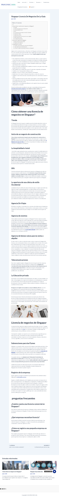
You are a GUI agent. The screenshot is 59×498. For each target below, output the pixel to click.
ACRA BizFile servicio (21, 377)
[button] (27, 2)
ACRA (24, 329)
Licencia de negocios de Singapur (19, 40)
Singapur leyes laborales (36, 471)
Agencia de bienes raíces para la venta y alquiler (22, 36)
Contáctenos (46, 2)
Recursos (38, 2)
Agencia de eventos (17, 35)
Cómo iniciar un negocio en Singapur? (12, 471)
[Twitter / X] (5, 488)
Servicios (31, 2)
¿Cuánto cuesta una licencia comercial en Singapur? (23, 45)
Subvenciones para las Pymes (19, 41)
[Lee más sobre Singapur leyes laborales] (43, 465)
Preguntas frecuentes (22, 7)
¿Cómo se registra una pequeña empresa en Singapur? (24, 48)
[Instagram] (2, 488)
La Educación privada (19, 38)
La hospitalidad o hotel (18, 30)
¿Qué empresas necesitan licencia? (21, 46)
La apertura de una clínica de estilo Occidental (22, 32)
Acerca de (24, 2)
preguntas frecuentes (17, 44)
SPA (15, 31)
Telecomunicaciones (18, 37)
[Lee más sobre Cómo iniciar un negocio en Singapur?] (15, 465)
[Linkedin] (3, 488)
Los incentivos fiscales (30, 229)
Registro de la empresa (19, 42)
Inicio (19, 2)
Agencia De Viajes (18, 33)
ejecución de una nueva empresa (18, 88)
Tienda (15, 27)
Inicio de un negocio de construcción (21, 28)
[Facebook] (0, 488)
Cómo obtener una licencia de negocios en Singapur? (23, 26)
